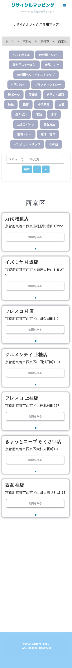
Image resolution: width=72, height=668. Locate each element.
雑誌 (11, 104)
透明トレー (24, 134)
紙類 (26, 104)
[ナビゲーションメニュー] (64, 5)
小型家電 (43, 104)
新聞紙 (33, 94)
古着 (61, 104)
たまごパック (25, 124)
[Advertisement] (36, 561)
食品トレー (52, 64)
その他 (53, 144)
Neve (20, 664)
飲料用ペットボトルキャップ (36, 74)
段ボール (14, 94)
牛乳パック (18, 84)
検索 (27, 169)
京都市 (45, 41)
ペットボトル (21, 54)
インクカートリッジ (27, 144)
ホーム (9, 41)
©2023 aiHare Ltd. (36, 644)
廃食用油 (49, 124)
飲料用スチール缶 (24, 64)
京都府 (27, 41)
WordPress (48, 664)
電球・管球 (48, 134)
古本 (54, 114)
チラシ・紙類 (55, 94)
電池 (39, 114)
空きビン (21, 114)
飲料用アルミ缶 (49, 54)
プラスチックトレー (48, 84)
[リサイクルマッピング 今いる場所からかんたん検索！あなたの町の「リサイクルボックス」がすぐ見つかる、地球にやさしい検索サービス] (33, 5)
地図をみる (35, 237)
